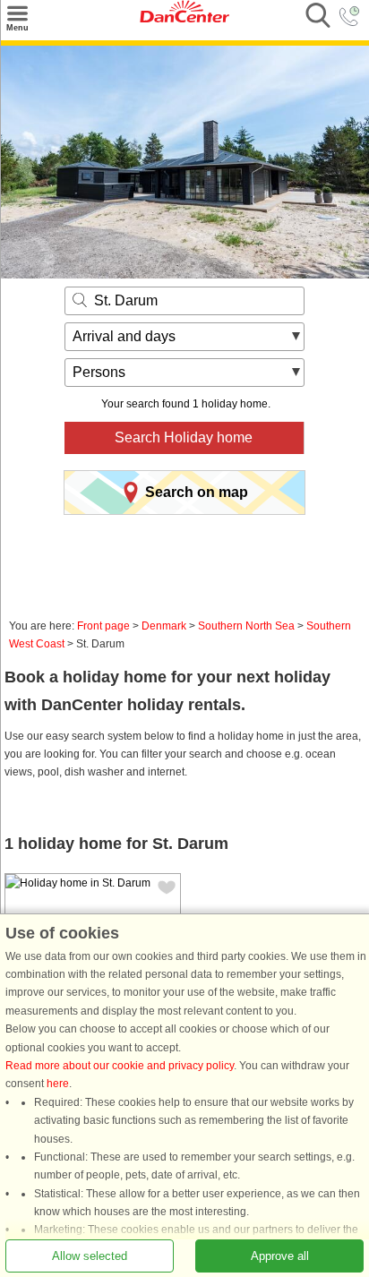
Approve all (280, 1255)
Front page (103, 626)
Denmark (164, 626)
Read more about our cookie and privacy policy (119, 1064)
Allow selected (89, 1255)
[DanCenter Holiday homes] (184, 19)
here (58, 1083)
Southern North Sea (246, 626)
